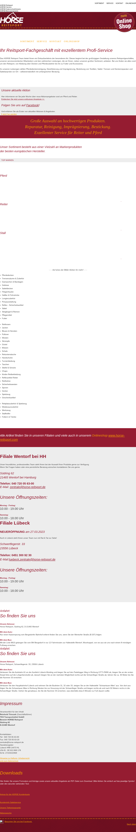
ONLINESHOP (131, 3)
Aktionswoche (6, 813)
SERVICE (109, 3)
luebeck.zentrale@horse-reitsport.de (32, 559)
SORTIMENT (99, 3)
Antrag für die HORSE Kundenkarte (15, 794)
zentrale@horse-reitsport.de (27, 487)
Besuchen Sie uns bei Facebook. (18, 821)
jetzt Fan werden (10, 114)
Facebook (32, 105)
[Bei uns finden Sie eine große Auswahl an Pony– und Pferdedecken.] (121, 190)
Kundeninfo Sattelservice (10, 802)
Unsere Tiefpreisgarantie (10, 808)
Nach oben (131, 824)
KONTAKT (119, 3)
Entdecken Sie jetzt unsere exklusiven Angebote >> (23, 99)
